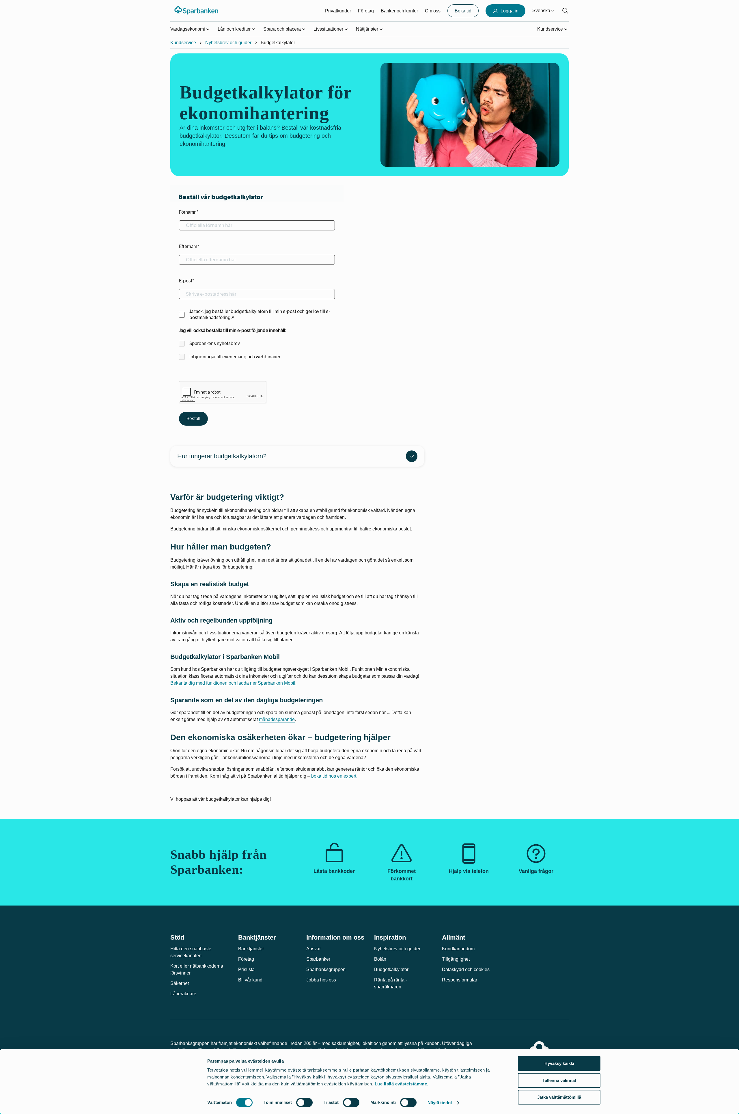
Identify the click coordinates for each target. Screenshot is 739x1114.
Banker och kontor (399, 10)
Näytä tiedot (440, 1102)
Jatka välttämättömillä (559, 1097)
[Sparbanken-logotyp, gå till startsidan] (196, 10)
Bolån (380, 959)
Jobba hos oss (321, 979)
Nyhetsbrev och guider (228, 42)
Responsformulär (459, 979)
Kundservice (183, 42)
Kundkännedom (458, 948)
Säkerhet (179, 983)
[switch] (304, 1102)
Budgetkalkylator (391, 969)
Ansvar (313, 948)
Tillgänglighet (456, 959)
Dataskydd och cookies (466, 969)
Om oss (433, 10)
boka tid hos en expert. (334, 776)
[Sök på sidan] (565, 10)
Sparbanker (318, 959)
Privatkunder (338, 10)
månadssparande (277, 719)
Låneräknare (183, 993)
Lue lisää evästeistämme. (401, 1083)
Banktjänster (251, 948)
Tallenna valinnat (559, 1080)
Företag (366, 10)
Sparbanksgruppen (326, 969)
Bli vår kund (250, 979)
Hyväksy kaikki (559, 1063)
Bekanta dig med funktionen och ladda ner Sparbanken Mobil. (233, 683)
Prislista (246, 969)
